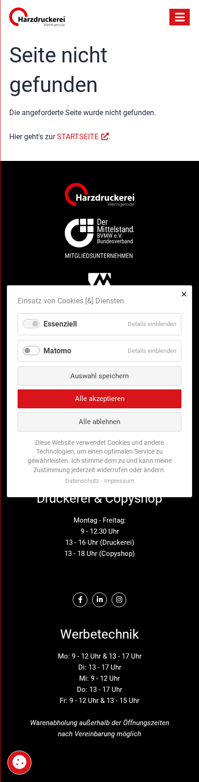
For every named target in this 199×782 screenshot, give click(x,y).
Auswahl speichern (99, 375)
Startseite (78, 136)
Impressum (119, 480)
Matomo (57, 350)
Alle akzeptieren (99, 398)
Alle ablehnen (99, 421)
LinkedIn (99, 599)
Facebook (80, 599)
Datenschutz (82, 480)
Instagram (119, 599)
